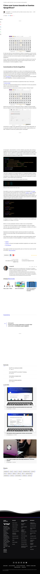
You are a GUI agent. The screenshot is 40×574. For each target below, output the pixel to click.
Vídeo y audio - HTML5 (7, 288)
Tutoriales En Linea (10, 434)
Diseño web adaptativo (19, 288)
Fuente (20, 471)
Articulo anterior (15, 259)
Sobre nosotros (17, 567)
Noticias (9, 473)
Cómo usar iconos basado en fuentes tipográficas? (18, 6)
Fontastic (7, 243)
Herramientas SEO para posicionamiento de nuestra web (19, 407)
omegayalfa (11, 266)
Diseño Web (11, 2)
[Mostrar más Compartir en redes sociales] (14, 15)
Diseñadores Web (28, 473)
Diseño (19, 473)
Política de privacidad (20, 565)
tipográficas (6, 471)
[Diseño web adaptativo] (20, 284)
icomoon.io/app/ (7, 82)
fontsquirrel (8, 76)
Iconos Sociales (17, 475)
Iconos (15, 471)
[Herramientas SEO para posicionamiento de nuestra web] (20, 396)
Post (5, 473)
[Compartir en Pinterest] (12, 15)
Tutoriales (24, 475)
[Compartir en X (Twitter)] (10, 15)
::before (27, 192)
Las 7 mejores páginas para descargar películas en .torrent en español (20, 460)
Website (14, 473)
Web (22, 473)
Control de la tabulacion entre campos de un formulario (31, 289)
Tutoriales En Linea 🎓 (6, 2)
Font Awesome (8, 245)
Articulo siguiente (25, 259)
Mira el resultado (12, 250)
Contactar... (5, 551)
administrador (9, 408)
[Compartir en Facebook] (8, 15)
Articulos (32, 471)
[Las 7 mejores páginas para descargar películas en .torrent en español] (20, 448)
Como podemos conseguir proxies (15, 376)
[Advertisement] (20, 28)
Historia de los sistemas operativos (15, 380)
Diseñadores (6, 475)
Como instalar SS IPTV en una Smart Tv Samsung (17, 372)
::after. (31, 192)
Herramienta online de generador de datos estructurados (19, 433)
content (33, 191)
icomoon (11, 475)
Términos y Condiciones (31, 565)
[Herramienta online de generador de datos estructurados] (20, 422)
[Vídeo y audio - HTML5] (8, 284)
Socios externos (12, 565)
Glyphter (7, 241)
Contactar (24, 567)
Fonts (11, 471)
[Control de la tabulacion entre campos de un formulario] (32, 284)
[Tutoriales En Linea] (6, 524)
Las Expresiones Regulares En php (28, 260)
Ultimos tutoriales (15, 524)
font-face (29, 475)
